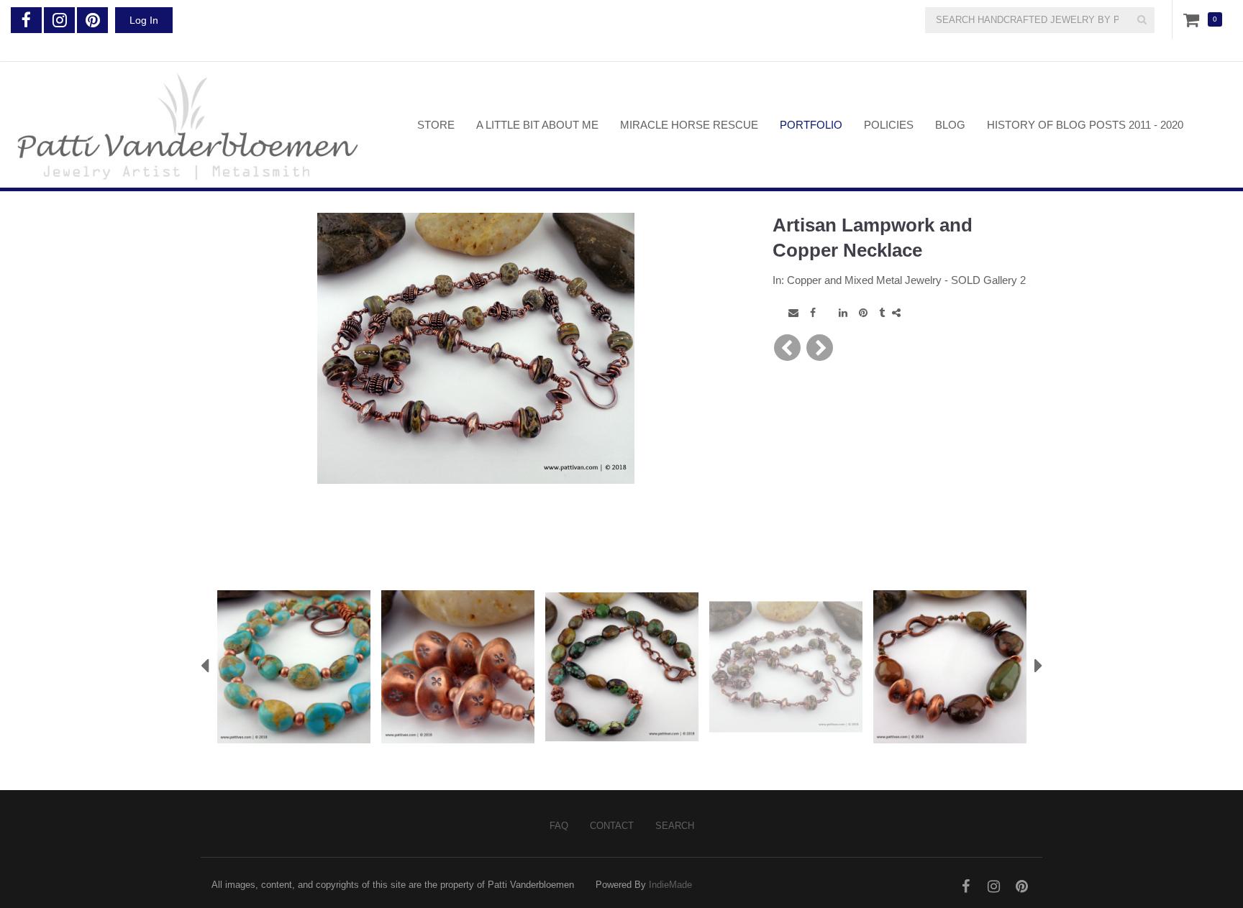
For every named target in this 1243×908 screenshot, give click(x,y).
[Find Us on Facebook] (26, 20)
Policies (889, 125)
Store (436, 125)
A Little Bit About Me (537, 125)
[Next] (819, 347)
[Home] (198, 125)
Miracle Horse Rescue (689, 125)
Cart (1194, 19)
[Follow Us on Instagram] (59, 20)
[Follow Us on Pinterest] (92, 20)
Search (674, 825)
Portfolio (811, 125)
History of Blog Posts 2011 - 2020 (1085, 125)
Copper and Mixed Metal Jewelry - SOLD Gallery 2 (906, 280)
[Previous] (787, 347)
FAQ (559, 825)
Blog (950, 125)
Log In (143, 20)
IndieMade (670, 884)
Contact (612, 825)
